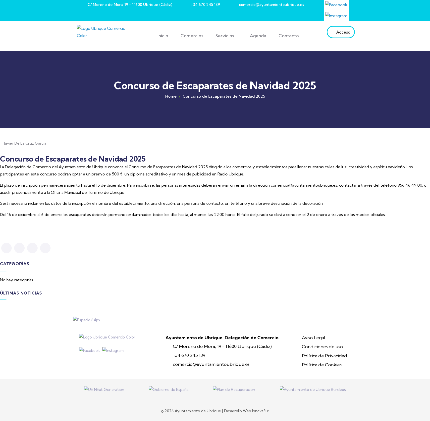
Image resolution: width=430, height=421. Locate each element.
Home (171, 96)
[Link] (336, 4)
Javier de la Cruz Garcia (25, 143)
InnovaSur (260, 411)
